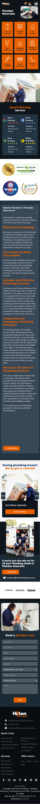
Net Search (24, 799)
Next (37, 496)
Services (5, 756)
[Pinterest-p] (20, 780)
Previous (3, 496)
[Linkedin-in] (14, 780)
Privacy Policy (20, 786)
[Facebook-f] (3, 780)
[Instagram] (9, 780)
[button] (36, 4)
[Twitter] (25, 780)
